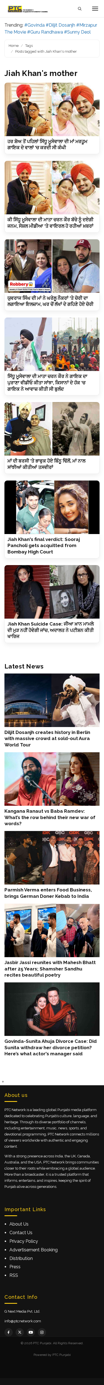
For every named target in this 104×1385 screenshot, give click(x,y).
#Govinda (34, 25)
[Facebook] (8, 1332)
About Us (19, 1224)
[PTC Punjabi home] (28, 8)
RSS (13, 1275)
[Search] (79, 8)
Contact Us (20, 1232)
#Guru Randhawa (45, 32)
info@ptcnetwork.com (22, 1321)
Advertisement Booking (33, 1249)
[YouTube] (31, 1332)
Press (15, 1266)
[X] (20, 1332)
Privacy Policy (23, 1241)
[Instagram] (42, 1332)
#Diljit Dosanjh (60, 25)
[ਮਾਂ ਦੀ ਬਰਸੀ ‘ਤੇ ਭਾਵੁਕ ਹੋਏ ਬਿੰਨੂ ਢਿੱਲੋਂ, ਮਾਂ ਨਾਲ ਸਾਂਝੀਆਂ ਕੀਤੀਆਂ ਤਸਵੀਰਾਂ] (52, 429)
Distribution (21, 1258)
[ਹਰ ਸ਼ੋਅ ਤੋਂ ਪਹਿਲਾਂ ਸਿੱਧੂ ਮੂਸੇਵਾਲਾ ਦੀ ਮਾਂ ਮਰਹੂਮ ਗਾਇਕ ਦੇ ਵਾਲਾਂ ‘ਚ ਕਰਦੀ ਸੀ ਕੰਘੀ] (52, 109)
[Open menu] (95, 8)
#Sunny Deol (77, 32)
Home (14, 46)
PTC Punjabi (61, 1355)
